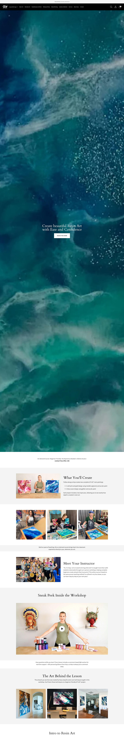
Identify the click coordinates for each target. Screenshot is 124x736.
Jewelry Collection (63, 7)
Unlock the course (62, 235)
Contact (82, 7)
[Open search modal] (111, 7)
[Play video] (62, 629)
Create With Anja (12, 7)
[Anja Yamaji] (5, 7)
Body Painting (54, 7)
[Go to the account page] (116, 7)
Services (70, 7)
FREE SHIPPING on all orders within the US (62, 1)
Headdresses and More (37, 7)
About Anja (76, 7)
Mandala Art (27, 7)
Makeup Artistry (46, 7)
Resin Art (21, 7)
